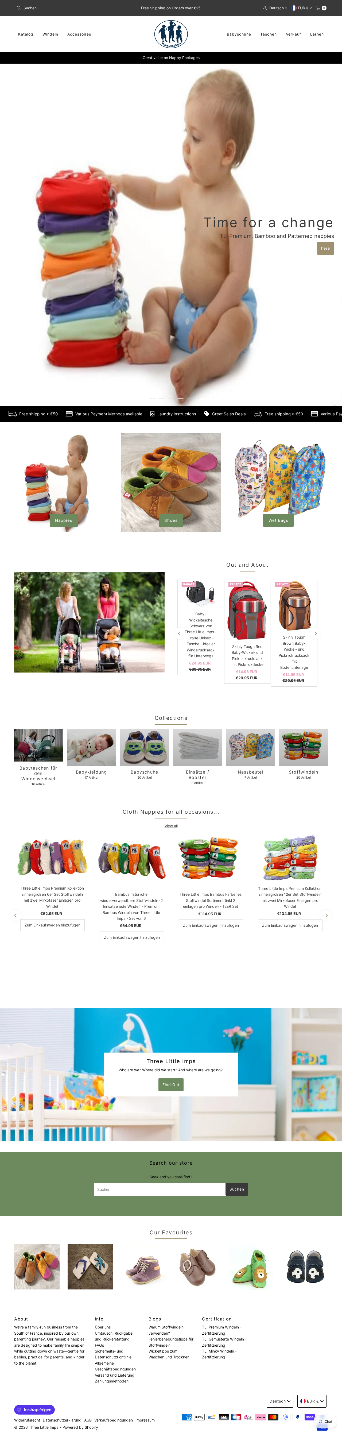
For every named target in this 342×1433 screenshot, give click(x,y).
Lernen (317, 34)
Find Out (171, 935)
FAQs (99, 1195)
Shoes (171, 370)
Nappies (63, 370)
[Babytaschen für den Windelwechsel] (38, 596)
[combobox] (65, 8)
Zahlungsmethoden (112, 1231)
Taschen (268, 34)
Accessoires (79, 34)
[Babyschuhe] (144, 598)
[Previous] (179, 484)
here (171, 173)
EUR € (304, 8)
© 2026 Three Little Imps (36, 1277)
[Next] (315, 484)
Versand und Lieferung (114, 1225)
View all (171, 676)
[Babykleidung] (91, 598)
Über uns (103, 1177)
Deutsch (277, 8)
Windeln (50, 34)
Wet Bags (278, 370)
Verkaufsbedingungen (113, 1270)
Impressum (145, 1270)
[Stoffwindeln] (303, 598)
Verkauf (293, 34)
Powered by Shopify (80, 1277)
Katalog (25, 34)
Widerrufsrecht (27, 1270)
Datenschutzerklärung (62, 1270)
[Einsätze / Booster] (197, 598)
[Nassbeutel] (250, 598)
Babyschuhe (239, 34)
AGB (88, 1270)
